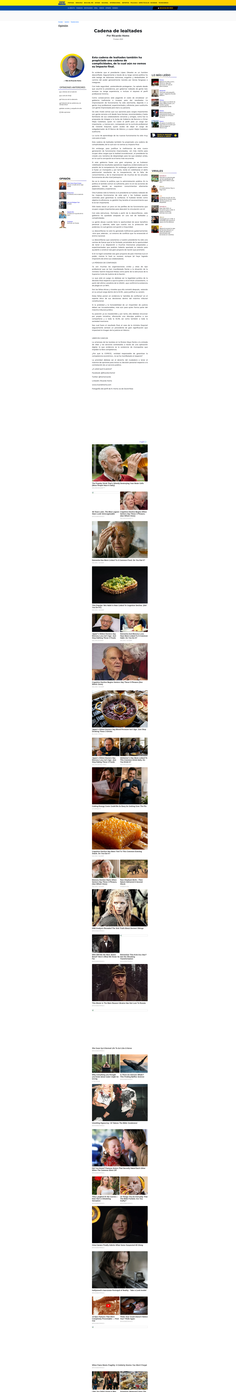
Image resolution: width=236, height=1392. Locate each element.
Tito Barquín (70, 221)
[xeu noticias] (62, 3)
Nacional (105, 3)
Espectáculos (144, 3)
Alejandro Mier (70, 212)
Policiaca (134, 3)
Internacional (115, 3)
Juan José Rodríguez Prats (73, 202)
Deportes (125, 3)
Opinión (108, 8)
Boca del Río (88, 3)
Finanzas (79, 8)
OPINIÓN (64, 178)
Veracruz (79, 3)
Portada (71, 3)
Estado (97, 3)
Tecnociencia (163, 3)
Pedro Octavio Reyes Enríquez (74, 183)
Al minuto (71, 8)
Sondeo (115, 8)
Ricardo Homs (75, 22)
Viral (96, 8)
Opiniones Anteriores (72, 87)
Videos (101, 8)
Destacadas (88, 8)
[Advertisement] (164, 252)
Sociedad (153, 3)
